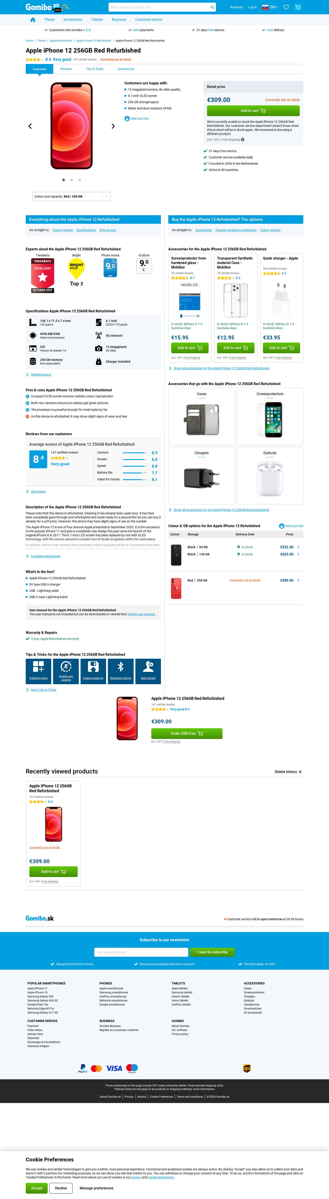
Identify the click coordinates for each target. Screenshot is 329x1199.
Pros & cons (108, 230)
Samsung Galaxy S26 (40, 996)
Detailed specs (41, 374)
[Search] (212, 7)
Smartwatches (252, 1008)
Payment (33, 1026)
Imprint (141, 1096)
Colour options (270, 230)
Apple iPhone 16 (37, 992)
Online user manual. (142, 614)
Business (119, 19)
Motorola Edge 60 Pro (41, 1008)
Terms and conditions (190, 1096)
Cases (247, 988)
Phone (50, 19)
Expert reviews (63, 230)
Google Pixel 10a (38, 1004)
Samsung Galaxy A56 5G (43, 1000)
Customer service (148, 19)
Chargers (249, 996)
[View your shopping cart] (298, 7)
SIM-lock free (140, 118)
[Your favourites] (286, 7)
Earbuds (249, 1000)
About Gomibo (180, 1026)
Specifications (86, 230)
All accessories (253, 1012)
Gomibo (178, 1021)
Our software (179, 1030)
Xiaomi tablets (180, 996)
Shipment (33, 1038)
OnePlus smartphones (113, 996)
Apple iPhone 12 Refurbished (93, 40)
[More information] (242, 139)
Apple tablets (180, 988)
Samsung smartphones (114, 992)
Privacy (129, 1096)
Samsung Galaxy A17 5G (43, 1012)
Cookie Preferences (161, 1096)
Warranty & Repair (38, 1046)
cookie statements (161, 1177)
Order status (35, 1030)
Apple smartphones (111, 988)
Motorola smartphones (113, 1000)
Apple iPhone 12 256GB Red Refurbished (140, 40)
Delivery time (35, 1034)
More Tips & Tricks (43, 690)
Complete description (45, 556)
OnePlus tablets (181, 1004)
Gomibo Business (110, 1026)
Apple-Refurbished (61, 40)
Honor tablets (180, 1000)
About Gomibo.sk (110, 1096)
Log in (252, 7)
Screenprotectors (254, 992)
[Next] (112, 126)
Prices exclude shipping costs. (206, 1085)
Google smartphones (112, 1004)
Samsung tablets (182, 992)
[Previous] (30, 126)
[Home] (33, 19)
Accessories (73, 19)
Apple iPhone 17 (37, 988)
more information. (204, 1089)
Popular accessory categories (236, 230)
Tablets (97, 19)
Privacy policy (180, 1034)
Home (29, 40)
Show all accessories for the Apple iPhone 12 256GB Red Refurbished (221, 368)
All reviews (38, 491)
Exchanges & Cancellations (44, 1042)
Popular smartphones (47, 983)
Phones (106, 983)
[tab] (63, 180)
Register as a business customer (119, 1030)
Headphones (251, 1004)
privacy (136, 1177)
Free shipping (192, 357)
